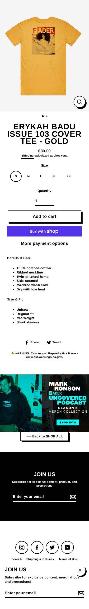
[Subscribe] (72, 497)
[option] (44, 55)
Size (44, 165)
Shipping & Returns (40, 559)
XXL (69, 176)
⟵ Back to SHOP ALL (44, 436)
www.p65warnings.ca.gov (44, 357)
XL (54, 176)
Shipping (27, 155)
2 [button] (47, 117)
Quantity (44, 191)
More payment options (44, 243)
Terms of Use (68, 559)
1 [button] (43, 116)
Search (16, 559)
